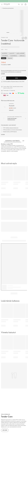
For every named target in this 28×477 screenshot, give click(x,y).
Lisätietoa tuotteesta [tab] (12, 141)
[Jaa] (23, 38)
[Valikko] (2, 4)
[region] (14, 23)
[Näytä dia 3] (14, 33)
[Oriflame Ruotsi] (6, 4)
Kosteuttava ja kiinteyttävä (8, 8)
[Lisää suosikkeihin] (26, 38)
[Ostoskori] (25, 4)
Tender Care (4, 37)
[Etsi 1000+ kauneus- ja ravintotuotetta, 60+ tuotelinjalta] (19, 4)
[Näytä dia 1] (8, 33)
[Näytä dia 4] (17, 33)
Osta (16, 78)
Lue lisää (3, 73)
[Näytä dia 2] (11, 33)
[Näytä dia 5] (20, 33)
